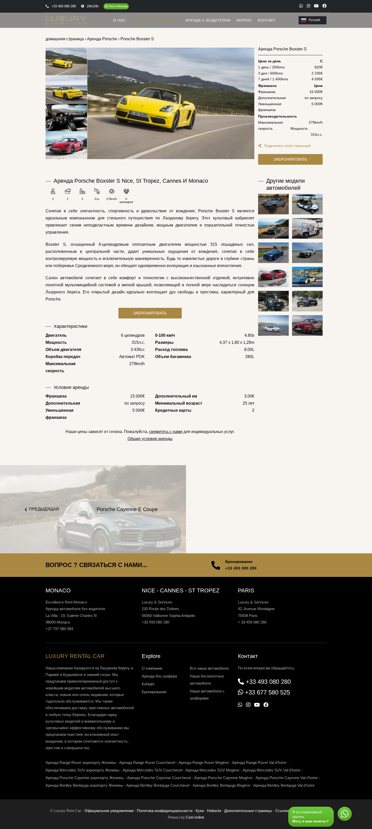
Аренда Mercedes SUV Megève (212, 770)
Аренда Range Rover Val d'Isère (259, 762)
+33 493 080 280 (241, 568)
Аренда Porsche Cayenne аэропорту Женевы (85, 778)
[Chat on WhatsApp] (116, 6)
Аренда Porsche (102, 39)
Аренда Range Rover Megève (203, 762)
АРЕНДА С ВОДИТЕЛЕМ (208, 20)
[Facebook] (324, 5)
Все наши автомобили (209, 668)
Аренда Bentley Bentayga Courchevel (157, 785)
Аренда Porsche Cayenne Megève (223, 778)
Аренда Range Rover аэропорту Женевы (81, 762)
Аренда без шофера (159, 676)
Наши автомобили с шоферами (207, 694)
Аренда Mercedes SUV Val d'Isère (271, 770)
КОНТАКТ (267, 20)
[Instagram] (308, 5)
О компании (152, 668)
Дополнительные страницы (248, 810)
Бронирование (154, 692)
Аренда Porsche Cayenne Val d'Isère (287, 778)
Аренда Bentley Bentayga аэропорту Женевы (84, 785)
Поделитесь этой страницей (287, 146)
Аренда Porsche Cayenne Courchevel (159, 778)
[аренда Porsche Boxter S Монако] (170, 103)
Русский (314, 20)
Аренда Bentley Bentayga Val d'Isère (284, 785)
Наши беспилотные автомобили (207, 679)
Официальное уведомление (109, 810)
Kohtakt (148, 684)
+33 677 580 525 (267, 692)
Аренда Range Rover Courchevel (147, 762)
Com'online (195, 817)
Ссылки (282, 810)
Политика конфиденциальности (164, 810)
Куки (200, 810)
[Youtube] (316, 5)
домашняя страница (65, 39)
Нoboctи (214, 810)
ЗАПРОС (244, 20)
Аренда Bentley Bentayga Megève (221, 785)
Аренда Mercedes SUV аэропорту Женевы (82, 770)
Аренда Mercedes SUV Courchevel (152, 770)
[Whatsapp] (301, 5)
